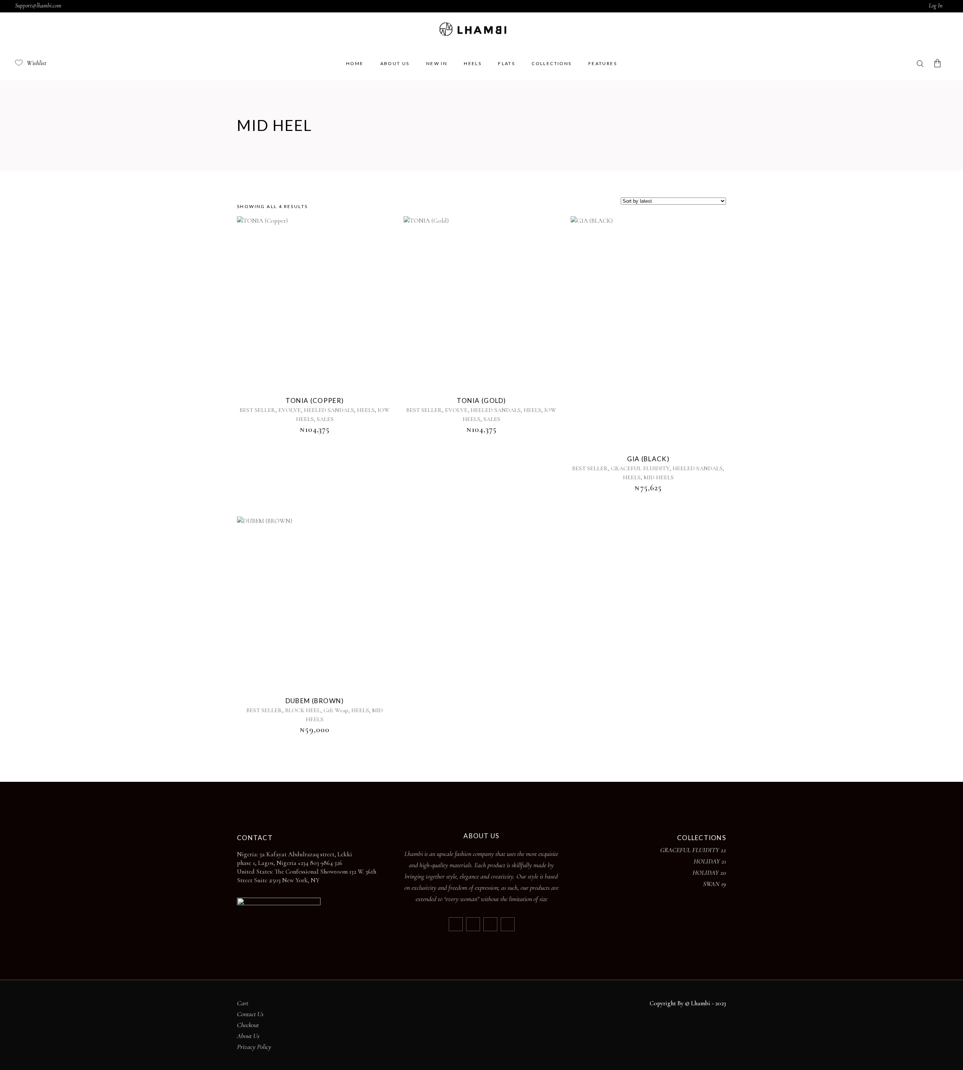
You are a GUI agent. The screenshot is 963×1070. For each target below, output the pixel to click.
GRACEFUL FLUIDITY (640, 468)
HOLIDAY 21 (710, 861)
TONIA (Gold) (481, 400)
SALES (325, 419)
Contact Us (250, 1014)
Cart (242, 1003)
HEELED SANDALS (329, 410)
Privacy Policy (254, 1047)
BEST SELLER (257, 410)
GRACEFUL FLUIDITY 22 (693, 850)
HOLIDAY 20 (709, 872)
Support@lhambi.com (38, 5)
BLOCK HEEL (302, 710)
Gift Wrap (336, 710)
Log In (935, 5)
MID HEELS (659, 477)
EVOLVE (289, 410)
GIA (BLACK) (648, 459)
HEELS (366, 410)
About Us (248, 1036)
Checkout (248, 1025)
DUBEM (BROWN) (315, 701)
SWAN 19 (714, 884)
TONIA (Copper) (315, 400)
